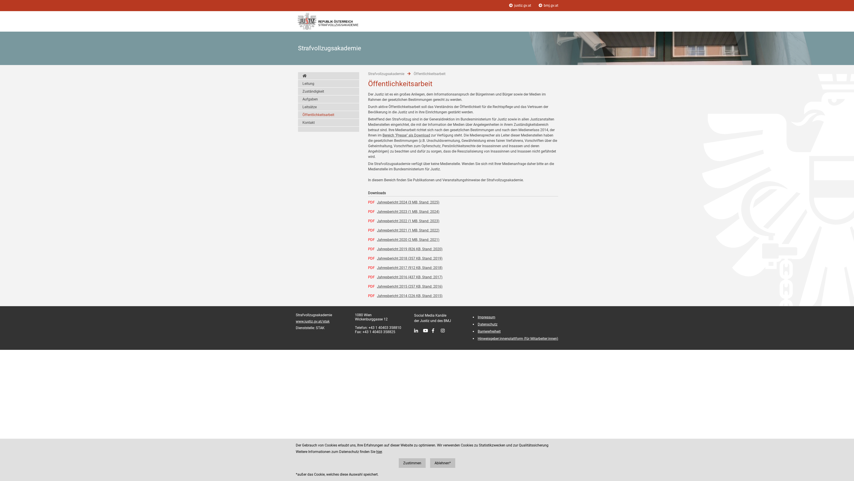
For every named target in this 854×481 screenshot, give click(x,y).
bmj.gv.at (550, 5)
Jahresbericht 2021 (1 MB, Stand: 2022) (408, 230)
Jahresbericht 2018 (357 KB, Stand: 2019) (410, 258)
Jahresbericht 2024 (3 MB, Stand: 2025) (408, 202)
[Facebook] (436, 330)
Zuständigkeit (313, 91)
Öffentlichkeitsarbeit (318, 115)
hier (379, 452)
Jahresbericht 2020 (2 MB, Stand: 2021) (408, 240)
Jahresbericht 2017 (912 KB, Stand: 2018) (410, 268)
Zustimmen (412, 463)
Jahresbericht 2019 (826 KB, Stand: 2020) (410, 249)
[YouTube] (427, 330)
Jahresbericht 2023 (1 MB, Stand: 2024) (408, 212)
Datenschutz (487, 324)
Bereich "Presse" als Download (406, 135)
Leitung (308, 84)
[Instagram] (445, 330)
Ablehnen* (443, 463)
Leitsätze (309, 107)
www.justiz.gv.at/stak (313, 321)
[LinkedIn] (418, 330)
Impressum (486, 317)
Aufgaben (310, 99)
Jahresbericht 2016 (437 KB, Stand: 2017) (410, 277)
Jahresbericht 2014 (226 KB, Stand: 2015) (410, 296)
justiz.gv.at (522, 5)
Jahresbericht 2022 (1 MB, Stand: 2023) (408, 221)
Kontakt (308, 122)
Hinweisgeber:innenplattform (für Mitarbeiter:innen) (518, 338)
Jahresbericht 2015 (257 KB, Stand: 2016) (410, 286)
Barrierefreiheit (489, 331)
